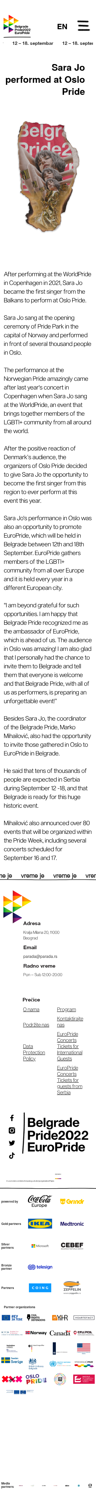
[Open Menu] (84, 27)
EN (62, 26)
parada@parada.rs (40, 956)
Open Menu (84, 27)
